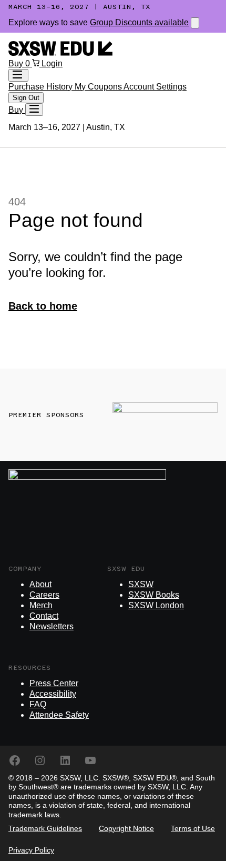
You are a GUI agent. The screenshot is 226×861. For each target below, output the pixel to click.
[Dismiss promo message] (195, 22)
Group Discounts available (139, 22)
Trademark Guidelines (45, 828)
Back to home (42, 306)
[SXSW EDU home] (60, 52)
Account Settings (155, 86)
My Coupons (99, 86)
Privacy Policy (31, 850)
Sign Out (26, 98)
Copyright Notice (126, 828)
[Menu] (34, 109)
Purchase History (41, 86)
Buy (16, 63)
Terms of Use (193, 828)
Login (52, 63)
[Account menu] (18, 75)
